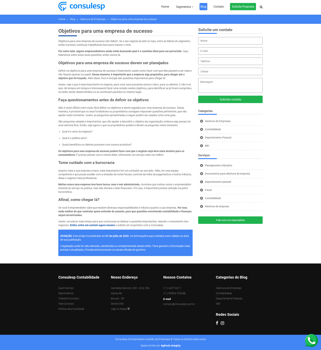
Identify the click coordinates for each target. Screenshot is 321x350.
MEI (207, 145)
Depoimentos (66, 293)
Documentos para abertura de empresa (227, 173)
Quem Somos (66, 288)
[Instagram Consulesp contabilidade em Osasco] (223, 323)
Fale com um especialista (230, 220)
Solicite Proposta (243, 6)
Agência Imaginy (171, 345)
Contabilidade (213, 129)
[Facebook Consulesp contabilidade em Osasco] (218, 323)
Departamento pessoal (218, 181)
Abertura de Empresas (218, 121)
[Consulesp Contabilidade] (81, 6)
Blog (203, 6)
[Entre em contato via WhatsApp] (311, 340)
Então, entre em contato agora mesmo (93, 225)
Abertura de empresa (217, 206)
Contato (218, 6)
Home (165, 6)
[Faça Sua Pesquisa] (261, 7)
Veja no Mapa (119, 308)
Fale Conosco (66, 303)
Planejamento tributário (218, 165)
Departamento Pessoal (218, 137)
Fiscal (208, 189)
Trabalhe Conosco (68, 298)
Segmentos (183, 7)
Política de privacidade (71, 308)
